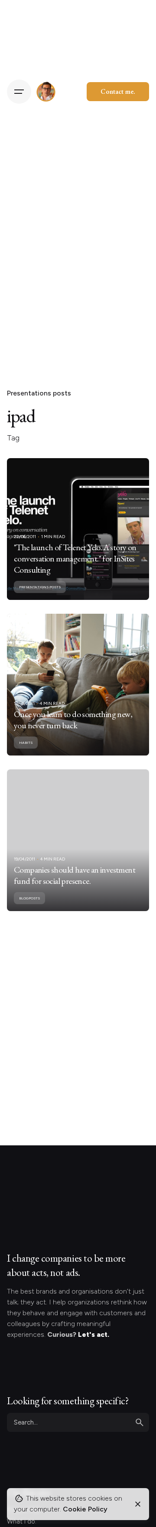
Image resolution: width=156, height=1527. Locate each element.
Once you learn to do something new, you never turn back (73, 719)
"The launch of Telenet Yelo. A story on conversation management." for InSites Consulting (75, 558)
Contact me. (118, 91)
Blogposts (29, 898)
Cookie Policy (85, 1509)
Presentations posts (39, 393)
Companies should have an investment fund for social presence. (74, 875)
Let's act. (93, 1334)
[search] (139, 1422)
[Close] (137, 1504)
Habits (25, 742)
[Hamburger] (19, 92)
